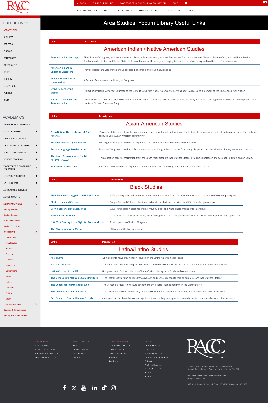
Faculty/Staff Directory (119, 345)
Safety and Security (117, 349)
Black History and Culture (64, 202)
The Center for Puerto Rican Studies (71, 284)
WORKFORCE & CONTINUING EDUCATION (143, 3)
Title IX (148, 377)
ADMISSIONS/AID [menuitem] (149, 10)
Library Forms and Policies (16, 315)
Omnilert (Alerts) (80, 349)
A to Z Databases (12, 221)
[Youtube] (83, 387)
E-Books (7, 51)
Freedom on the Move (63, 215)
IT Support (113, 357)
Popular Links (41, 341)
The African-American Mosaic (66, 229)
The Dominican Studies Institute (68, 291)
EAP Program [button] (10, 183)
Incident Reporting (117, 353)
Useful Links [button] (9, 232)
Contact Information (118, 341)
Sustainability (78, 353)
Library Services (11, 209)
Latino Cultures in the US (64, 271)
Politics (7, 93)
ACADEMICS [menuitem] (125, 10)
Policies (148, 341)
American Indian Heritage (64, 57)
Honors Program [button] (13, 159)
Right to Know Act (153, 365)
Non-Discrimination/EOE (156, 357)
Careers (8, 44)
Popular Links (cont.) (82, 341)
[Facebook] (64, 387)
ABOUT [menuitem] (108, 10)
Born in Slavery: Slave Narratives (68, 208)
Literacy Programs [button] (14, 176)
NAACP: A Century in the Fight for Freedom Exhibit (78, 222)
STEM (6, 100)
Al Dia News (57, 257)
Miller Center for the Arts (46, 357)
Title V (148, 373)
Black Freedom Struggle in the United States (75, 195)
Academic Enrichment (15, 190)
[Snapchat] (104, 387)
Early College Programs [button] (17, 145)
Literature (9, 86)
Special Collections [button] (12, 304)
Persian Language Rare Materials (68, 149)
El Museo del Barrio (61, 264)
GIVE (175, 3)
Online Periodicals (12, 226)
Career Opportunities (45, 349)
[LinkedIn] (94, 387)
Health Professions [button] (14, 152)
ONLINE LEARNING (103, 3)
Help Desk (113, 361)
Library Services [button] (12, 204)
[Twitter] (73, 387)
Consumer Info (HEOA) (156, 345)
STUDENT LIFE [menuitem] (173, 10)
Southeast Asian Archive (64, 166)
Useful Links (11, 237)
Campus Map (41, 345)
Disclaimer (150, 349)
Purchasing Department (46, 353)
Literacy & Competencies (15, 310)
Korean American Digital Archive (68, 142)
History (7, 79)
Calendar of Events (14, 138)
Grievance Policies (153, 353)
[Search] (186, 3)
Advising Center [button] (12, 197)
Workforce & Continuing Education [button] (17, 167)
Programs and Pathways (16, 124)
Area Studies (10, 30)
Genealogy (9, 58)
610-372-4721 (232, 369)
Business (8, 37)
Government (10, 65)
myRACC (81, 3)
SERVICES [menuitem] (195, 10)
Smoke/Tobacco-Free (154, 369)
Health (7, 72)
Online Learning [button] (12, 131)
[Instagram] (113, 387)
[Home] (37, 7)
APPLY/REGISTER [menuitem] (87, 10)
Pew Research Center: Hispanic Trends (72, 298)
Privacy (148, 361)
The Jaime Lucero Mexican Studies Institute (74, 277)
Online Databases (12, 215)
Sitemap (76, 357)
